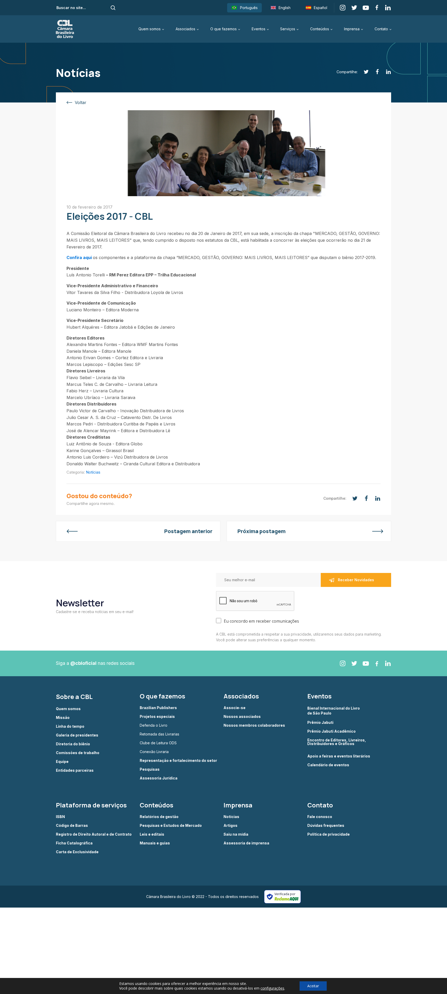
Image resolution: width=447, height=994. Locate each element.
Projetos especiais (157, 716)
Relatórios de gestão (159, 817)
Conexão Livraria (154, 752)
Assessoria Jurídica (158, 778)
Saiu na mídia (236, 834)
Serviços (287, 29)
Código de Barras (72, 825)
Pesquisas (150, 769)
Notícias (93, 472)
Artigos (230, 825)
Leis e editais (152, 834)
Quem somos (149, 29)
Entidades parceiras (75, 770)
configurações (272, 988)
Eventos (258, 29)
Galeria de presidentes (77, 735)
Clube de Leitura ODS (158, 743)
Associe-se (234, 708)
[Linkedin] (385, 72)
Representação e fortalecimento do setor (178, 760)
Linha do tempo (70, 726)
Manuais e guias (155, 843)
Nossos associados (242, 716)
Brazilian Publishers (158, 708)
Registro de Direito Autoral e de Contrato (94, 834)
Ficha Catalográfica (74, 843)
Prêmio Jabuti (320, 722)
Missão (63, 717)
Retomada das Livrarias (159, 734)
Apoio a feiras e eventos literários (338, 756)
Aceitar (313, 985)
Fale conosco (319, 817)
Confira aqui (79, 257)
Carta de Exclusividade (77, 852)
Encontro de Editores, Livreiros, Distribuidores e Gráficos (336, 742)
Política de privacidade (328, 834)
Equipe (62, 761)
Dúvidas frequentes (325, 825)
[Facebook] (374, 72)
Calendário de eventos (328, 765)
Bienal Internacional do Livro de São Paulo (334, 710)
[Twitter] (363, 72)
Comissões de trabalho (77, 753)
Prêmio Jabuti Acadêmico (331, 731)
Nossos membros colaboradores (254, 725)
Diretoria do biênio (73, 744)
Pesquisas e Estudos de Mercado (171, 825)
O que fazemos (223, 29)
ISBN (60, 817)
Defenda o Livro (153, 725)
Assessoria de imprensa (246, 843)
